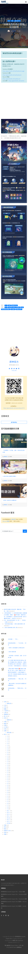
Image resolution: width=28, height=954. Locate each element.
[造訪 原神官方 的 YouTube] (16, 368)
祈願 (5, 825)
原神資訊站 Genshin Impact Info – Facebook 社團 (14, 899)
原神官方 (14, 31)
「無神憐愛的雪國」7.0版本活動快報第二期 (14, 624)
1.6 (7, 739)
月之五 (8, 818)
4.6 (7, 787)
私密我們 (13, 519)
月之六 (8, 821)
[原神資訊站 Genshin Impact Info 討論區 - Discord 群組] (6, 915)
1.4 (7, 736)
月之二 (8, 816)
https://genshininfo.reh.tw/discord (11, 79)
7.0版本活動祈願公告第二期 (10, 627)
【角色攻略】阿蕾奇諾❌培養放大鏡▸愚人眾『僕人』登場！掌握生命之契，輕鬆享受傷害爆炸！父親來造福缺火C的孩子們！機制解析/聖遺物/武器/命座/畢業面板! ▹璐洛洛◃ (17, 672)
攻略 (5, 721)
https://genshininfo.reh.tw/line (16, 81)
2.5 (7, 752)
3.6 (7, 770)
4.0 (7, 776)
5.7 (7, 805)
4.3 (7, 781)
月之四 (8, 823)
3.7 (7, 772)
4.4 (7, 783)
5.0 (7, 792)
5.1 (7, 794)
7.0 (7, 808)
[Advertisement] (14, 101)
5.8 (7, 807)
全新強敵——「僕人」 (13, 639)
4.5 (7, 785)
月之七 (8, 812)
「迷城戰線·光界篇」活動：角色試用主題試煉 (13, 451)
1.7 (7, 741)
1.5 (7, 738)
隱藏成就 (9, 720)
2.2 (7, 747)
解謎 (5, 829)
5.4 (7, 799)
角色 (5, 827)
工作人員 (21, 945)
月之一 (8, 810)
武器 (5, 729)
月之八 (8, 819)
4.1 (7, 778)
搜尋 (25, 531)
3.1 (7, 761)
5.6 (7, 803)
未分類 (5, 727)
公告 (5, 705)
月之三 (8, 814)
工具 (5, 712)
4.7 (7, 789)
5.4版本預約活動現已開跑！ (10, 476)
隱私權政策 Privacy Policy (11, 945)
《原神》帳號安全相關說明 (9, 500)
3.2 (7, 763)
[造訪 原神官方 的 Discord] (19, 368)
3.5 (7, 769)
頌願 (5, 834)
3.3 (7, 765)
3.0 (7, 759)
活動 (5, 730)
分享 (5, 707)
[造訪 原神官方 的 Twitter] (14, 368)
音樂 (5, 832)
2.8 (7, 758)
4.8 (7, 790)
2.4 (7, 750)
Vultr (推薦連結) (18, 947)
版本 (5, 734)
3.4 (7, 767)
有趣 (5, 725)
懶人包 (5, 716)
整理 (5, 723)
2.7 (7, 756)
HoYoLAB (14, 370)
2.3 (7, 749)
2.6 (7, 754)
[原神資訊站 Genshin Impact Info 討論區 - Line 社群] (14, 585)
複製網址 (14, 422)
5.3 (7, 798)
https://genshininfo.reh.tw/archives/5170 (14, 408)
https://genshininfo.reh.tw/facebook (12, 75)
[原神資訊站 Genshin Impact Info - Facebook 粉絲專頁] (1, 915)
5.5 (7, 801)
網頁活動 (9, 732)
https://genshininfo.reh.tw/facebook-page (13, 71)
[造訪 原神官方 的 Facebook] (12, 368)
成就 (5, 718)
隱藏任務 (9, 703)
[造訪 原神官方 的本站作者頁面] (9, 31)
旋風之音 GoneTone (18, 940)
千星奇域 (6, 710)
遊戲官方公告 (7, 830)
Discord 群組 (6, 521)
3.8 (7, 774)
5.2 (7, 796)
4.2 (7, 779)
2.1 (7, 745)
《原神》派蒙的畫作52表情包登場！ (16, 647)
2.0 (7, 743)
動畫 (5, 709)
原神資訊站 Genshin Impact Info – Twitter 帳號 (13, 891)
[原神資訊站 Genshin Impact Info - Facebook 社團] (4, 915)
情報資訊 (6, 714)
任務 (5, 701)
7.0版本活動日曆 (12, 651)
